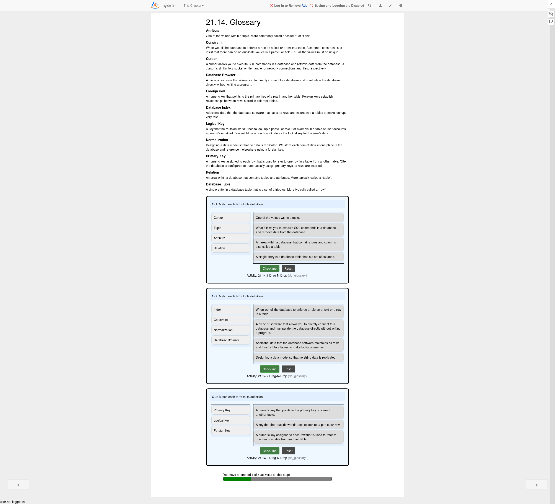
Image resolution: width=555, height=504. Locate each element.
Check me (270, 268)
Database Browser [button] (226, 340)
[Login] (155, 5)
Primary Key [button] (222, 410)
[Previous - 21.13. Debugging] (18, 484)
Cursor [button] (218, 217)
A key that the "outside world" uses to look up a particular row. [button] (298, 424)
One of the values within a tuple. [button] (278, 217)
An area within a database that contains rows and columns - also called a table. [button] (297, 244)
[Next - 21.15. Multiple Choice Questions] (536, 484)
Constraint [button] (221, 319)
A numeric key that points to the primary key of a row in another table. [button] (293, 412)
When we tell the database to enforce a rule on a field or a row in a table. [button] (298, 311)
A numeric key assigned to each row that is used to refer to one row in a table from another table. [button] (296, 437)
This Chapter (192, 5)
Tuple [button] (217, 227)
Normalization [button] (223, 330)
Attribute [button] (219, 238)
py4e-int (169, 5)
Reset (288, 268)
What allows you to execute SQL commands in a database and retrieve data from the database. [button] (296, 229)
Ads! (305, 5)
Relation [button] (219, 248)
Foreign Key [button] (222, 430)
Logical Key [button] (222, 420)
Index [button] (217, 309)
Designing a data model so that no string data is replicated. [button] (296, 357)
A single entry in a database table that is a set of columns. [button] (295, 256)
